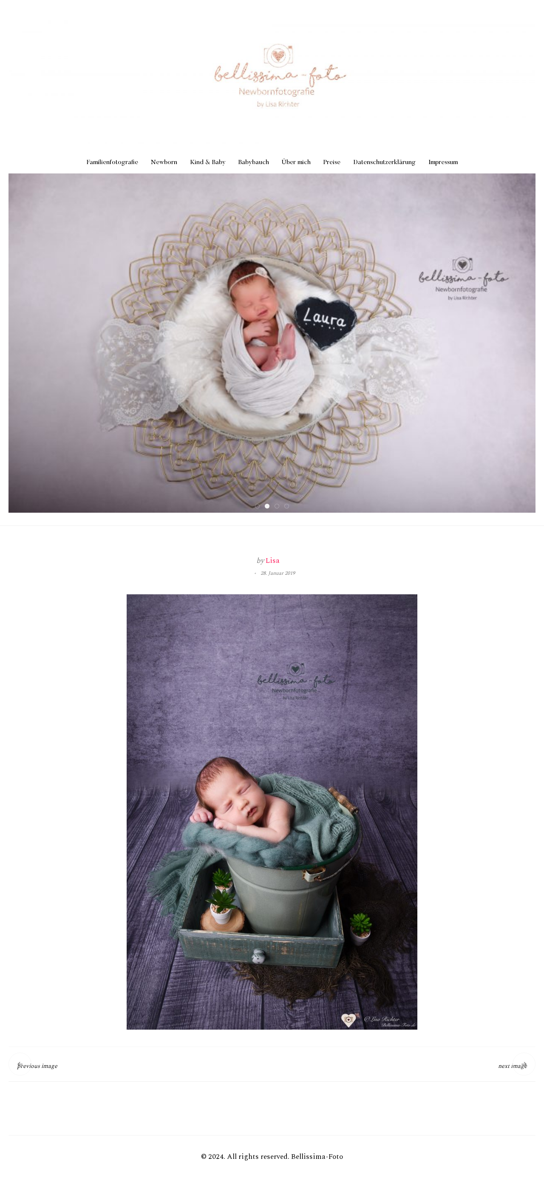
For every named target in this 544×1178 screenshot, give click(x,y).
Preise (331, 162)
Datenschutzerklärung (384, 162)
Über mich (296, 162)
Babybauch (253, 162)
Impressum (443, 162)
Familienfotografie (112, 162)
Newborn (164, 162)
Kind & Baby (208, 162)
